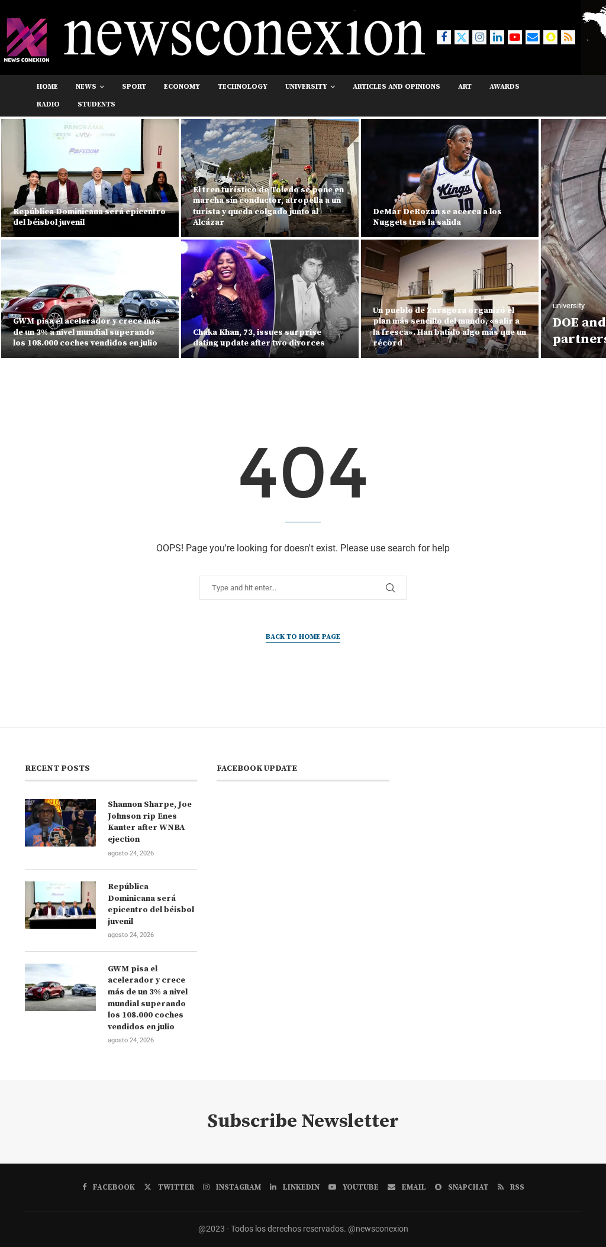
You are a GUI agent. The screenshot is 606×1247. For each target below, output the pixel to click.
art (465, 86)
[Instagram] (479, 37)
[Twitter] (461, 37)
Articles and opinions (396, 86)
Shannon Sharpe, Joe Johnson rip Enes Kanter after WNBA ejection (150, 822)
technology (242, 86)
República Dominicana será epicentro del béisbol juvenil (151, 904)
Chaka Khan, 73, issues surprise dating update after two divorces (79, 337)
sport (134, 86)
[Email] (533, 37)
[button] (22, 238)
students (96, 104)
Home (47, 86)
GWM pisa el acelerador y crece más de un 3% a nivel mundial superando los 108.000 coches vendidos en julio (148, 998)
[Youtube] (515, 37)
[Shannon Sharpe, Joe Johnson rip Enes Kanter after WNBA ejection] (60, 823)
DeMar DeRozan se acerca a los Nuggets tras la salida (257, 217)
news (86, 86)
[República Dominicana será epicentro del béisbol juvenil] (60, 905)
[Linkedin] (497, 37)
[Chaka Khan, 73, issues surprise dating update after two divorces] (90, 299)
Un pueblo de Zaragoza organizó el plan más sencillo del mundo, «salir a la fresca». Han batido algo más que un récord (269, 326)
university (306, 86)
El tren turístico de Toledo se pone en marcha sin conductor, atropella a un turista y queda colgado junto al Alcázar (88, 206)
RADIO (48, 104)
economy (182, 86)
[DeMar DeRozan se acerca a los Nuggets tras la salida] (270, 178)
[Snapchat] (550, 37)
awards (504, 86)
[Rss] (568, 37)
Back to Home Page (303, 636)
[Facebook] (444, 37)
